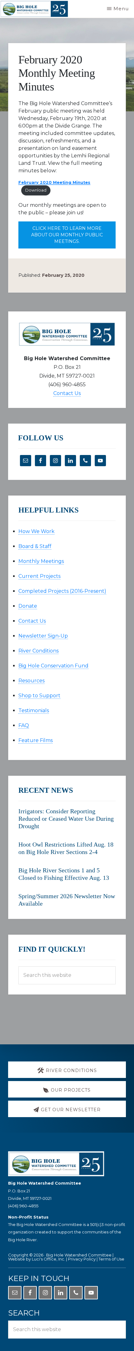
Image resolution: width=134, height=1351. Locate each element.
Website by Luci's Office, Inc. (36, 1258)
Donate (27, 606)
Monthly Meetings (41, 561)
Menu (121, 9)
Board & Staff (34, 546)
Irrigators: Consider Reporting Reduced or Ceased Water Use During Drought (66, 818)
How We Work (36, 531)
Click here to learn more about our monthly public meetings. (67, 234)
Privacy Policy (82, 1258)
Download (35, 190)
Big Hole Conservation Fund (53, 666)
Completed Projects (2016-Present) (62, 591)
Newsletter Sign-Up (43, 636)
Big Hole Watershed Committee (79, 1254)
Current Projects (39, 576)
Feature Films (35, 740)
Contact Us (67, 393)
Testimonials (33, 710)
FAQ (23, 725)
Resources (31, 681)
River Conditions (38, 651)
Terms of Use (111, 1258)
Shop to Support (39, 696)
